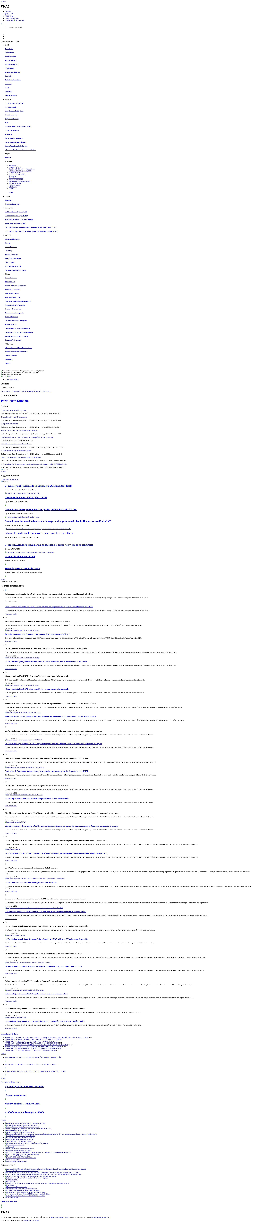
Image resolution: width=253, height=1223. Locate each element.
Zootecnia (12, 188)
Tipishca (7, 363)
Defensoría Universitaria (13, 340)
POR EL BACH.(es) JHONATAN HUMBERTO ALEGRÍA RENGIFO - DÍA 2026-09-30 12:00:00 (36, 1045)
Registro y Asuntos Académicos (15, 286)
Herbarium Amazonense (13, 258)
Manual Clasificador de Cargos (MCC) (18, 126)
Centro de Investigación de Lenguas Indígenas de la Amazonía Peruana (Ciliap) (31, 231)
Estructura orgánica (11, 64)
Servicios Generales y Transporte (16, 320)
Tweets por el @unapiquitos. (10, 479)
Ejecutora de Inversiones (13, 309)
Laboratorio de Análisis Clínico (15, 270)
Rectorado (8, 134)
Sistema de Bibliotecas (12, 239)
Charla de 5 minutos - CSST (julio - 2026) (26, 497)
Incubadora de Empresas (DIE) (15, 223)
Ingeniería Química (15, 183)
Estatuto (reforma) (11, 115)
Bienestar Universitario (12, 289)
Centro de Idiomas (11, 247)
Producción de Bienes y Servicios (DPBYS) (19, 219)
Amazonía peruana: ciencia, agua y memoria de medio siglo (19, 430)
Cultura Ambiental (11, 355)
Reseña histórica (10, 56)
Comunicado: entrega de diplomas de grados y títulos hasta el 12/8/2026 (41, 509)
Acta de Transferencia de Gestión (16, 146)
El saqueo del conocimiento (9, 424)
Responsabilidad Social (12, 297)
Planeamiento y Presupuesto (14, 313)
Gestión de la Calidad (12, 293)
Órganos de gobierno (12, 130)
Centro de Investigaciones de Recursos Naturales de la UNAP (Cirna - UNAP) (31, 227)
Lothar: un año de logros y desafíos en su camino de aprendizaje (21, 457)
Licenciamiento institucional (14, 111)
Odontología (13, 187)
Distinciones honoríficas (13, 80)
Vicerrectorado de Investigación (15, 142)
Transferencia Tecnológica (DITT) (16, 216)
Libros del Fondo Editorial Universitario (18, 348)
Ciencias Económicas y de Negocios (20, 171)
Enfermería (12, 176)
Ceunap (7, 243)
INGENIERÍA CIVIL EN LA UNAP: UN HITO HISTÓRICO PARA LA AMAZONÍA (33, 1057)
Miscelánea (8, 359)
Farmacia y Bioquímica (16, 178)
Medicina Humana (14, 185)
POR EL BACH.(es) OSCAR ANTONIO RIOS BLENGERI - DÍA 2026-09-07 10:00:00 (33, 1046)
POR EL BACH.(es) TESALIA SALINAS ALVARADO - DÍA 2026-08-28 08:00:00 (32, 1043)
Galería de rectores (11, 95)
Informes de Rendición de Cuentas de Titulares (20, 150)
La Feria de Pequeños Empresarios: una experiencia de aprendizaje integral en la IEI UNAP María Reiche (34, 464)
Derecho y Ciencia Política (17, 174)
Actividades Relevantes (10, 581)
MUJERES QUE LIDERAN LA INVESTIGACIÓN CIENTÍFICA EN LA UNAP (31, 1064)
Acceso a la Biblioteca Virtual (20, 556)
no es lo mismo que (24, 1112)
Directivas (8, 91)
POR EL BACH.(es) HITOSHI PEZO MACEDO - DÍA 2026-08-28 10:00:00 (29, 1041)
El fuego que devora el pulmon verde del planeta (16, 450)
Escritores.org (26, 391)
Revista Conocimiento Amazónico (16, 352)
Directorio (8, 76)
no (16, 1095)
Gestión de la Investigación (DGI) (16, 212)
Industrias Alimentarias (16, 179)
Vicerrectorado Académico (14, 138)
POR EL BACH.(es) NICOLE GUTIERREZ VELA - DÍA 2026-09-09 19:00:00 (30, 1050)
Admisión (8, 158)
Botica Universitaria (11, 254)
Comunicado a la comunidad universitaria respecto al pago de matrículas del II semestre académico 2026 (58, 521)
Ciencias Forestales (15, 172)
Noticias (5, 481)
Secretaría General (11, 278)
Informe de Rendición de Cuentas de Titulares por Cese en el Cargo (39, 533)
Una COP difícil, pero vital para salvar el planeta (16, 444)
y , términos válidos (22, 1103)
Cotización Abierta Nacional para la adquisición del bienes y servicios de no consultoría (49, 544)
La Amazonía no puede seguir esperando (13, 410)
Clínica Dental (9, 262)
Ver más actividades (11, 614)
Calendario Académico (12, 379)
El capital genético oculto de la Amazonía (14, 417)
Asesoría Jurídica (10, 324)
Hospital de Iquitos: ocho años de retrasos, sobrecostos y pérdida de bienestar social (27, 437)
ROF (6, 122)
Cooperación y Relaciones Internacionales (19, 332)
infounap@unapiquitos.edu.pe (100, 1217)
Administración (10, 282)
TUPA (7, 88)
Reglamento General (11, 119)
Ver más (3, 471)
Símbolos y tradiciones (12, 72)
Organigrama (9, 68)
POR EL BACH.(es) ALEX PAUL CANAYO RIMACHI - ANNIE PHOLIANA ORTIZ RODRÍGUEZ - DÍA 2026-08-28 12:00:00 (47, 1037)
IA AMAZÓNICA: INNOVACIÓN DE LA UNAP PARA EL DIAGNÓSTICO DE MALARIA (35, 1071)
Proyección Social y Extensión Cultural (18, 301)
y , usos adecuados (24, 1086)
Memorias (8, 84)
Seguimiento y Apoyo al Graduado (16, 336)
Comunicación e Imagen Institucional (17, 328)
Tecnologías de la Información (15, 305)
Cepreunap (8, 251)
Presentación (9, 49)
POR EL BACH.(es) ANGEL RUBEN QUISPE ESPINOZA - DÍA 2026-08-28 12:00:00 (33, 1039)
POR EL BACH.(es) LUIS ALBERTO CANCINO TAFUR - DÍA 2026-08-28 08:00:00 (33, 1048)
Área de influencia (11, 60)
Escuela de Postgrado (12, 204)
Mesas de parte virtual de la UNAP (22, 568)
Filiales (11, 192)
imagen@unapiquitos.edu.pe (60, 1217)
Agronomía (12, 165)
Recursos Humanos (11, 317)
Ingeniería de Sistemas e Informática (20, 181)
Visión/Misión (9, 53)
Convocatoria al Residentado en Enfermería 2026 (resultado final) (38, 486)
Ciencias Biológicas (15, 167)
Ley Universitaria (11, 107)
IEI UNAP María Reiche (13, 266)
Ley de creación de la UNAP (14, 103)
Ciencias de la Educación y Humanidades (22, 169)
